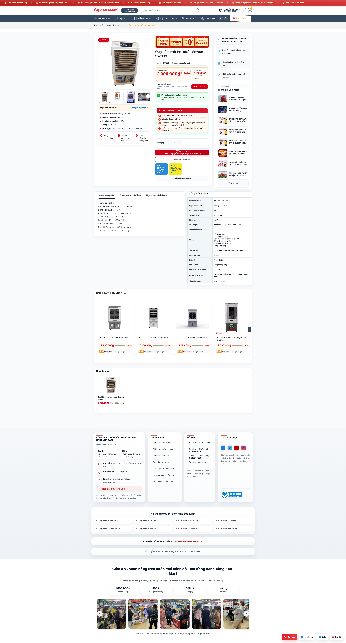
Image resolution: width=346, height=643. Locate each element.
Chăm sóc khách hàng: (199, 456)
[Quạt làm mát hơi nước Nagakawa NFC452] (231, 318)
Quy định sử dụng (161, 462)
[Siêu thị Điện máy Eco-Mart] (106, 10)
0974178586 (230, 11)
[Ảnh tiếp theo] (246, 614)
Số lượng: (161, 143)
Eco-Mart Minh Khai (228, 528)
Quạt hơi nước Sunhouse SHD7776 (153, 337)
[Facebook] (223, 447)
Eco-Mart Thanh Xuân (109, 528)
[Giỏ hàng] (250, 10)
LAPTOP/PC (211, 18)
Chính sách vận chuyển (163, 449)
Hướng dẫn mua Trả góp (163, 475)
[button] (139, 107)
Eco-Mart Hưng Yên (148, 528)
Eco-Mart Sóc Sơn (147, 520)
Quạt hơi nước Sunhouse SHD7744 (192, 337)
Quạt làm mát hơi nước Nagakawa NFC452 (231, 338)
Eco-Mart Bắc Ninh (187, 528)
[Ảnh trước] (100, 614)
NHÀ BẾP (189, 18)
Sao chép (225, 200)
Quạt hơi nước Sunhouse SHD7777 (114, 337)
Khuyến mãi (242, 18)
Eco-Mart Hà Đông (227, 520)
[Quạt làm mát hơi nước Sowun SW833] (111, 386)
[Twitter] (229, 447)
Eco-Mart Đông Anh (108, 520)
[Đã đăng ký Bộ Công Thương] (231, 495)
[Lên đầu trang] (340, 619)
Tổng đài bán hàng (197, 462)
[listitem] (111, 614)
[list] (173, 613)
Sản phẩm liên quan (109, 293)
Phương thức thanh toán (163, 468)
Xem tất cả (233, 183)
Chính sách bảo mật (161, 442)
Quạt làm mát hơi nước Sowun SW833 (111, 398)
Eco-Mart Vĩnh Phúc (188, 520)
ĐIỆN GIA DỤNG (167, 18)
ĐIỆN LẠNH (143, 18)
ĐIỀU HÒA (103, 18)
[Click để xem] (124, 63)
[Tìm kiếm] (142, 10)
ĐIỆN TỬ (122, 18)
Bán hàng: (199, 442)
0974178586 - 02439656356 (188, 541)
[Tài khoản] (244, 10)
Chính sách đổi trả (161, 455)
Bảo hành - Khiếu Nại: (198, 450)
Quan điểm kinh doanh (163, 481)
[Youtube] (236, 447)
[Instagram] (243, 447)
